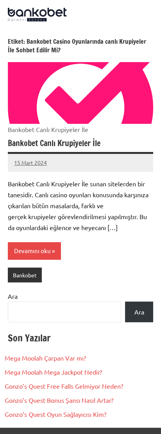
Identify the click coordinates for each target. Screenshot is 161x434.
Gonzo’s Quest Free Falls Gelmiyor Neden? (64, 386)
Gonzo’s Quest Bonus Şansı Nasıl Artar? (59, 400)
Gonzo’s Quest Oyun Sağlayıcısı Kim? (55, 414)
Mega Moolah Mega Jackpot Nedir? (53, 372)
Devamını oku (32, 250)
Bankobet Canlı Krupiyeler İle (54, 143)
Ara (13, 296)
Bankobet (25, 275)
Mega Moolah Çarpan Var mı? (45, 358)
